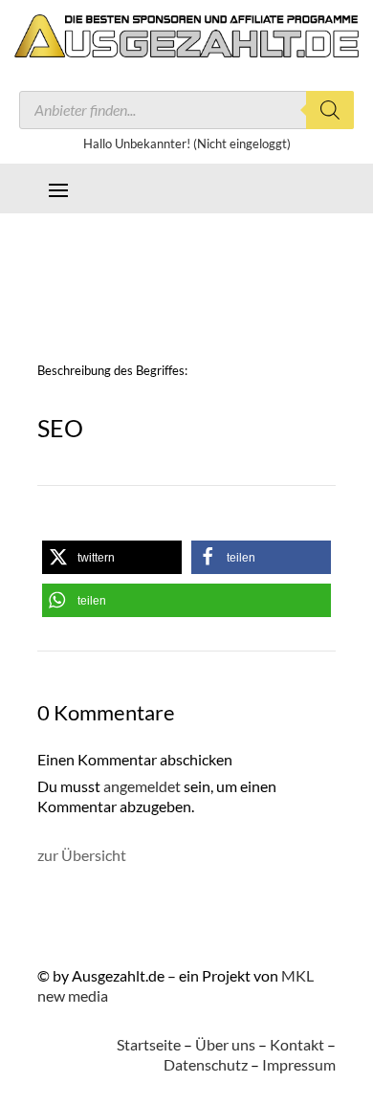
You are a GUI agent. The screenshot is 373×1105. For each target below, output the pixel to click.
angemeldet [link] (142, 786)
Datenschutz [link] (206, 1064)
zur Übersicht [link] (81, 855)
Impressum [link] (299, 1064)
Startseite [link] (149, 1044)
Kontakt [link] (297, 1044)
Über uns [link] (225, 1044)
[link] (186, 51)
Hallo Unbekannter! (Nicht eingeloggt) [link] (187, 143)
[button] (58, 188)
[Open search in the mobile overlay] (186, 110)
